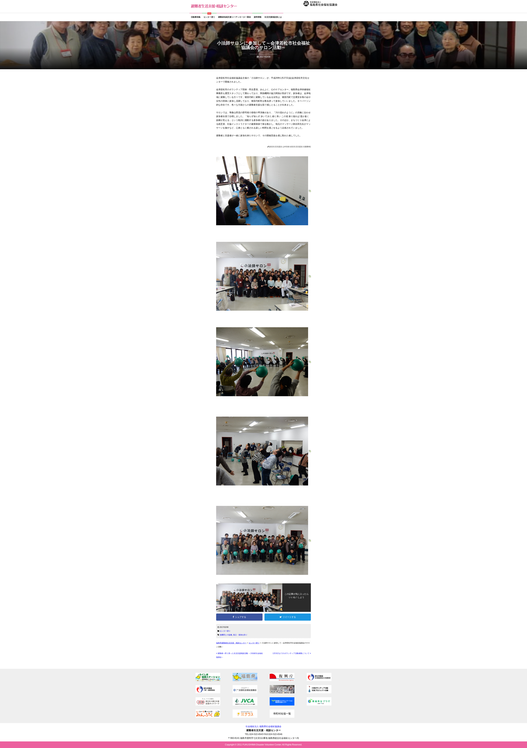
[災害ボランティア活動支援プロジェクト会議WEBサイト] (319, 692)
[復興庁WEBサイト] (282, 680)
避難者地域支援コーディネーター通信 (234, 17)
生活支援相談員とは (273, 17)
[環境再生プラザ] (319, 705)
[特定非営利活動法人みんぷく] (208, 717)
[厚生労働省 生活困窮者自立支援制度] (319, 680)
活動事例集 (196, 17)
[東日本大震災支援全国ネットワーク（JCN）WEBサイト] (208, 705)
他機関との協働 (226, 635)
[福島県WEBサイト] (245, 680)
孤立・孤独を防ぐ (240, 635)
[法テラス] (245, 717)
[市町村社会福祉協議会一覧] (282, 717)
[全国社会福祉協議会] (245, 692)
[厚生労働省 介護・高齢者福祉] (208, 692)
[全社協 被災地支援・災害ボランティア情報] (282, 692)
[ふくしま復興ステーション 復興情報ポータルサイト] (208, 680)
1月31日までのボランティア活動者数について (291, 653)
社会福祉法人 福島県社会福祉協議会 (263, 726)
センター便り (209, 17)
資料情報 (257, 17)
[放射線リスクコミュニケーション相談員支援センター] (282, 705)
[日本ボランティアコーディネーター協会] (245, 705)
